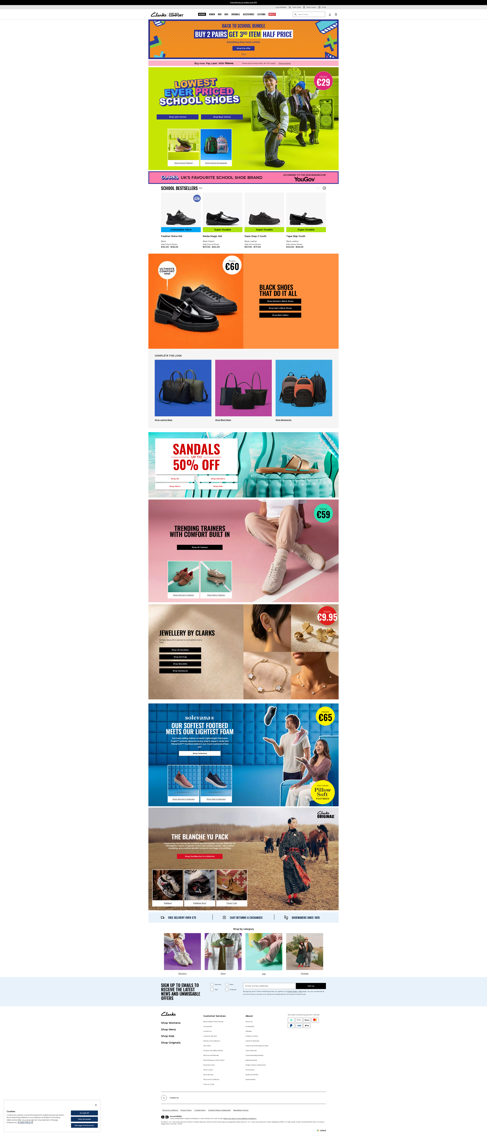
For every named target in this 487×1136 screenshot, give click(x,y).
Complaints (207, 1026)
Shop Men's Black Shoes (280, 308)
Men (219, 14)
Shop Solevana (200, 753)
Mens (231, 984)
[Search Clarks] (309, 14)
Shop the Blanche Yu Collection (200, 856)
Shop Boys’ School (222, 117)
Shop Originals (171, 1042)
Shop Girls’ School (177, 117)
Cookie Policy (200, 1110)
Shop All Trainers (200, 547)
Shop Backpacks (283, 420)
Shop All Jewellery (180, 650)
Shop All (175, 479)
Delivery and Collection (211, 1041)
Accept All (84, 1113)
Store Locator (208, 1070)
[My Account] (329, 14)
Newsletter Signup (240, 1110)
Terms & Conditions (170, 1110)
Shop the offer (243, 48)
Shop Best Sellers (280, 315)
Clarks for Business (252, 1041)
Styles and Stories (252, 1075)
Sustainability (251, 1079)
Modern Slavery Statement (219, 1110)
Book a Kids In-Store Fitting (213, 1022)
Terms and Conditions (211, 1079)
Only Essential (84, 1119)
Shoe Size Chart (209, 1065)
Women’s (218, 479)
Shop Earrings (180, 657)
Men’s (174, 486)
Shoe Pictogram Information (213, 1060)
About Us (249, 1022)
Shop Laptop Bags (163, 420)
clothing (261, 14)
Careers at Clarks (252, 1036)
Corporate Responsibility (255, 1055)
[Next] (324, 188)
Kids (226, 14)
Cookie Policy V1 (25, 1122)
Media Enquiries (251, 1060)
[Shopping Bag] (335, 14)
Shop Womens (171, 1022)
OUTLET (272, 14)
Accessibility (250, 1026)
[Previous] (318, 188)
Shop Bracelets (180, 664)
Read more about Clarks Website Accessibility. (240, 1118)
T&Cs (243, 54)
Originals (235, 14)
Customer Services (210, 1036)
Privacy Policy (292, 991)
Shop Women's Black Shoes (280, 301)
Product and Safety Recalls (213, 1050)
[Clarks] (167, 14)
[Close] (96, 1105)
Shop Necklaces (180, 671)
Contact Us (207, 1031)
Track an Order (208, 1084)
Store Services (208, 1075)
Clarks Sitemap (251, 1050)
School (202, 14)
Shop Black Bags (223, 420)
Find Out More (285, 63)
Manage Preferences (84, 1125)
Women (212, 14)
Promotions (250, 1070)
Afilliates (249, 1031)
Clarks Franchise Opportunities (257, 1046)
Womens (218, 984)
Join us (311, 986)
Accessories (248, 14)
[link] (181, 222)
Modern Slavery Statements (256, 1065)
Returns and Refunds (211, 1055)
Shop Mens (168, 1029)
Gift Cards (207, 1046)
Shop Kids (167, 1036)
